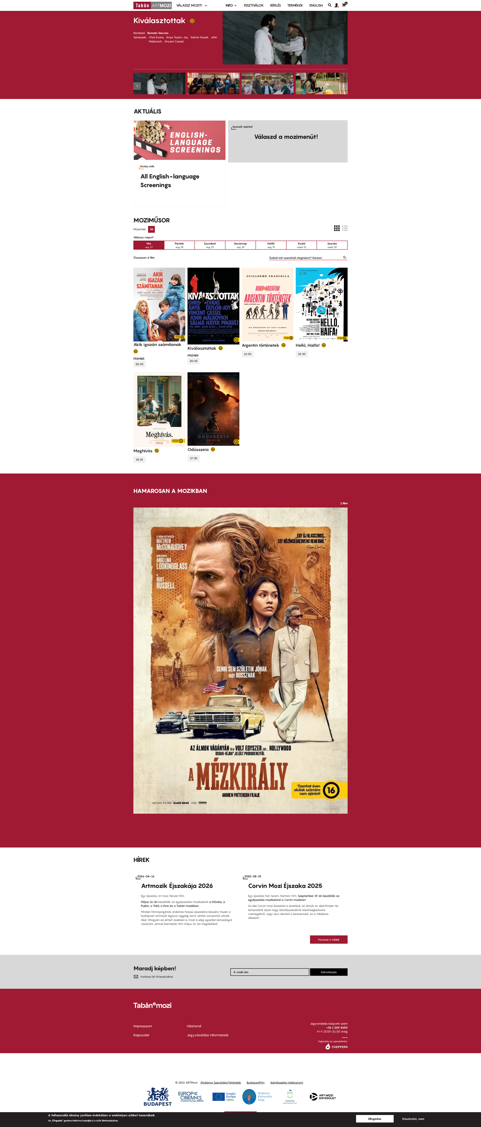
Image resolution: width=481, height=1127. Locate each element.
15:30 (302, 354)
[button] (338, 5)
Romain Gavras (158, 33)
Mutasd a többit (329, 939)
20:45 (194, 361)
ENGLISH (316, 5)
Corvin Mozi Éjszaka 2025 (285, 885)
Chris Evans (156, 37)
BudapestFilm (256, 1082)
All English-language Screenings (170, 180)
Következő (344, 86)
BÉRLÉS (275, 5)
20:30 (139, 364)
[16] (192, 22)
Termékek (295, 5)
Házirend (194, 1026)
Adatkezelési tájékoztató (286, 1082)
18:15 (139, 459)
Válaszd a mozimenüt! (286, 136)
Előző (137, 86)
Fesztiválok (254, 5)
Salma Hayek (199, 37)
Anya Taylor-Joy (177, 37)
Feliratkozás (329, 972)
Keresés (331, 5)
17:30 (193, 458)
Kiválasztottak (159, 20)
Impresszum (142, 1026)
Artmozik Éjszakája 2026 (177, 885)
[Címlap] (152, 5)
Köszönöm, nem (413, 1118)
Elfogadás (374, 1118)
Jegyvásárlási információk (208, 1035)
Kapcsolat (141, 1035)
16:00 (247, 354)
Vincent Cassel (174, 41)
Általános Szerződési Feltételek (220, 1082)
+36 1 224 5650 (337, 1027)
